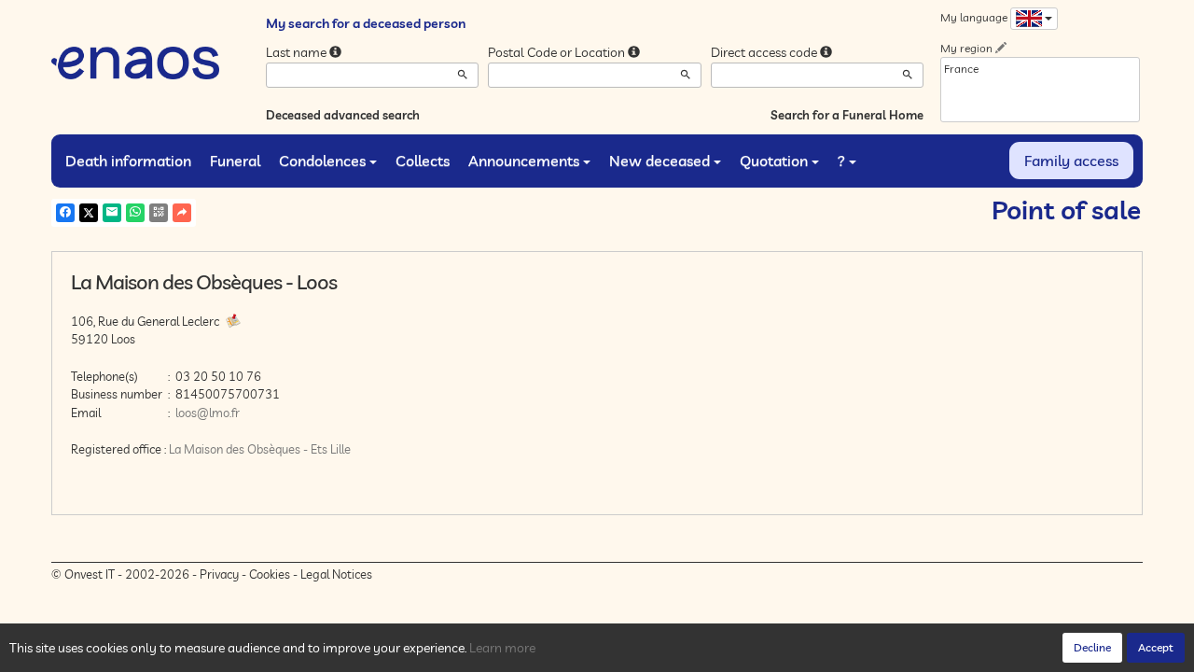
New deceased (659, 160)
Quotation (774, 160)
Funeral (235, 160)
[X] (88, 212)
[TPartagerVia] (182, 212)
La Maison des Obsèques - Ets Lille (260, 448)
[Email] (112, 212)
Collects (423, 160)
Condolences (322, 160)
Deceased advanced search (343, 114)
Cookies (269, 574)
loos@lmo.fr (207, 412)
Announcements (523, 160)
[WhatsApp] (135, 212)
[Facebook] (65, 212)
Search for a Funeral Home (847, 114)
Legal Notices (336, 574)
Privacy (219, 574)
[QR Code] (158, 212)
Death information (128, 160)
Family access (1071, 160)
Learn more (502, 647)
